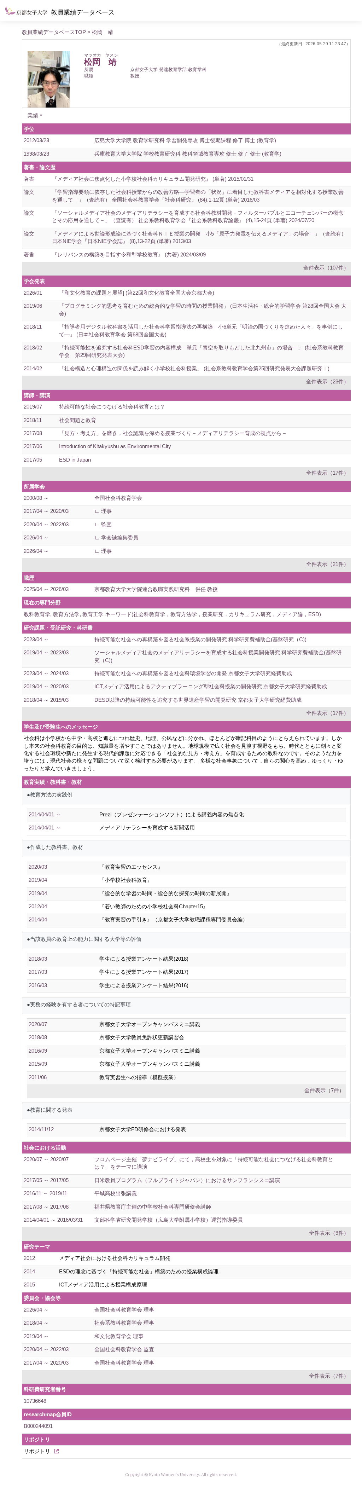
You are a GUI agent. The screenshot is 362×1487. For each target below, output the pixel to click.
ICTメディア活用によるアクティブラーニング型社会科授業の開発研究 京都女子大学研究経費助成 (210, 686)
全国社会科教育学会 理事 (124, 1310)
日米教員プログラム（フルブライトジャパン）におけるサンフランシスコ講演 (187, 1180)
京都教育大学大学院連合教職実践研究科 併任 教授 (156, 589)
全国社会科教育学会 (118, 498)
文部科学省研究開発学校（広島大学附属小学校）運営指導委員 (168, 1220)
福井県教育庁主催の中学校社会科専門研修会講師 (152, 1207)
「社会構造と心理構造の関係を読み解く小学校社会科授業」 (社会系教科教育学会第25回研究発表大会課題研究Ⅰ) (194, 368)
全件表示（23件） (327, 381)
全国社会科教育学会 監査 (124, 1349)
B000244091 (38, 1426)
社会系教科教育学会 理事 (124, 1323)
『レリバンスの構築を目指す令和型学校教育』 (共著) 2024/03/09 (129, 254)
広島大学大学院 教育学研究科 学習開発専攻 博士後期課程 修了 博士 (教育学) (185, 140)
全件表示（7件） (324, 1090)
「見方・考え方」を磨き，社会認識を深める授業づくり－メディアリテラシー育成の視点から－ (173, 433)
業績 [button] (33, 115)
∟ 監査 (103, 524)
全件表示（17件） (327, 473)
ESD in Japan (75, 460)
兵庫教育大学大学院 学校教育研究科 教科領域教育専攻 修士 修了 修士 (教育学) (187, 154)
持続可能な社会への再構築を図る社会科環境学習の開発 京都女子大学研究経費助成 (193, 673)
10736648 (35, 1401)
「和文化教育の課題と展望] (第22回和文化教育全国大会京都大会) (136, 293)
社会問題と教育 (77, 420)
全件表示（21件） (327, 564)
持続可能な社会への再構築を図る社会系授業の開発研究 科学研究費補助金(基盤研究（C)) (200, 639)
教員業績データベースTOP (54, 32)
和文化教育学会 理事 (119, 1336)
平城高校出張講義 (115, 1193)
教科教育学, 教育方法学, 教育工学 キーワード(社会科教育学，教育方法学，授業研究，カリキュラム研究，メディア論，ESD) (172, 614)
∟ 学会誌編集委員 (116, 537)
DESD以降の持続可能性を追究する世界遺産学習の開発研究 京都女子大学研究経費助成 (198, 700)
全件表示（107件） (326, 268)
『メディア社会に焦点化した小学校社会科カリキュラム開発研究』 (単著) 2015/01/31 (152, 179)
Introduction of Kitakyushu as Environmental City (115, 446)
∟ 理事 (103, 511)
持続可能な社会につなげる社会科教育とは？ (112, 407)
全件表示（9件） (329, 1233)
